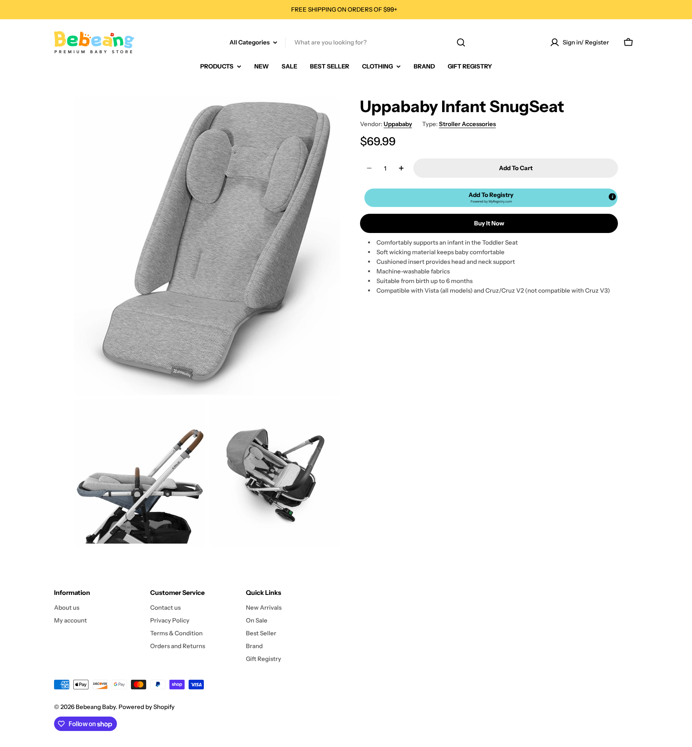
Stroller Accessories (467, 124)
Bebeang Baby (96, 707)
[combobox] (346, 42)
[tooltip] (612, 197)
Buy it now (489, 223)
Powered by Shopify (147, 707)
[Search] (461, 42)
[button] (491, 197)
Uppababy (398, 124)
